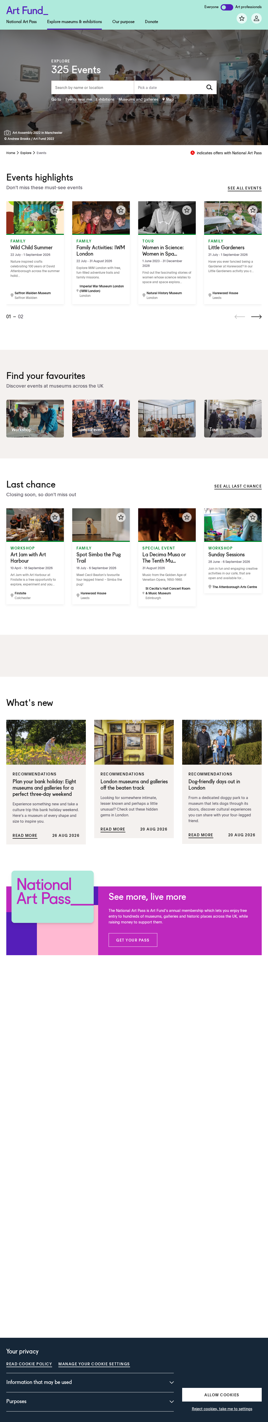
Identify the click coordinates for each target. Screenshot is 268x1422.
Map (170, 99)
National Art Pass (21, 22)
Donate (151, 22)
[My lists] (242, 18)
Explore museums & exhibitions (74, 22)
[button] (133, 940)
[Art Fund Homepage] (27, 9)
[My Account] (256, 18)
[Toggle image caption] (8, 132)
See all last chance (238, 486)
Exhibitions (105, 99)
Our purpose (123, 22)
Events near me (78, 99)
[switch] (227, 7)
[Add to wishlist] (55, 210)
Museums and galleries (138, 99)
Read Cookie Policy (29, 1363)
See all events (245, 188)
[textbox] (175, 87)
